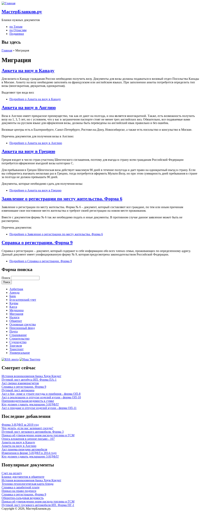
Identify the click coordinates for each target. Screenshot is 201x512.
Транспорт (16, 349)
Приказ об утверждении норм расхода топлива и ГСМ (38, 435)
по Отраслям (17, 30)
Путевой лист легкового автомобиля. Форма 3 (33, 431)
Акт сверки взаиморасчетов (20, 383)
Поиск (6, 277)
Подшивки (16, 33)
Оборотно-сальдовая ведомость (23, 498)
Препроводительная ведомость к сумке (28, 401)
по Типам (15, 26)
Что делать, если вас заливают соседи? (27, 428)
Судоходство (17, 342)
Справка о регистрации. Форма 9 (37, 242)
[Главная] (8, 3)
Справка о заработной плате (20, 487)
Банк (12, 296)
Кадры (13, 303)
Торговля (15, 345)
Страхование (18, 335)
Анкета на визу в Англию (29, 107)
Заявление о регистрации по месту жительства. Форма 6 (62, 198)
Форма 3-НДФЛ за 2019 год (20, 424)
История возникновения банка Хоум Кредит (31, 376)
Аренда (14, 292)
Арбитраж (16, 289)
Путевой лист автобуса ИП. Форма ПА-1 (29, 379)
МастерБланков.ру (22, 11)
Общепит (15, 321)
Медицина (16, 310)
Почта (13, 331)
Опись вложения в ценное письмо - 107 (28, 438)
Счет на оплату (12, 473)
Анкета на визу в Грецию (28, 151)
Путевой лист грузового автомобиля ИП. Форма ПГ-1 (38, 505)
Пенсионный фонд (22, 328)
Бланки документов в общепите (23, 476)
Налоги (14, 317)
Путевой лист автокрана (18, 390)
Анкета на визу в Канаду (28, 70)
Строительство (19, 338)
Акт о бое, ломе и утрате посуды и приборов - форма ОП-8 (41, 393)
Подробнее (35, 99)
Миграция (16, 313)
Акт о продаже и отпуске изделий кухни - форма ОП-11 (39, 408)
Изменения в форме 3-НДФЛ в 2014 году (29, 453)
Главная (7, 50)
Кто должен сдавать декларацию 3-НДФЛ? (30, 404)
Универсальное (19, 352)
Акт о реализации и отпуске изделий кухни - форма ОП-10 (41, 397)
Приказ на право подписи (19, 491)
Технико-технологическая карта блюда (27, 483)
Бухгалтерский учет (22, 299)
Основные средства (22, 324)
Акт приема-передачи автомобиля (24, 449)
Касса (13, 306)
